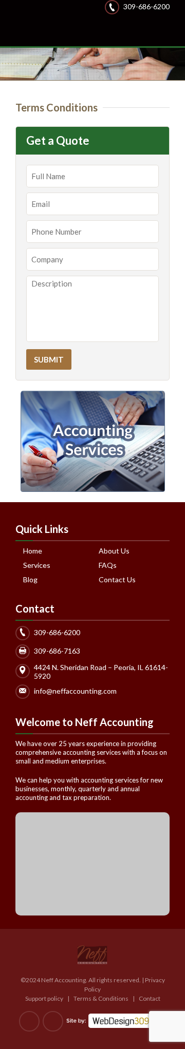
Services (36, 565)
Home (32, 551)
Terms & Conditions (101, 998)
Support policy (44, 998)
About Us (114, 551)
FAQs (108, 565)
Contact (149, 998)
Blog (30, 579)
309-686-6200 (146, 6)
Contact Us (117, 579)
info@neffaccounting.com (75, 690)
